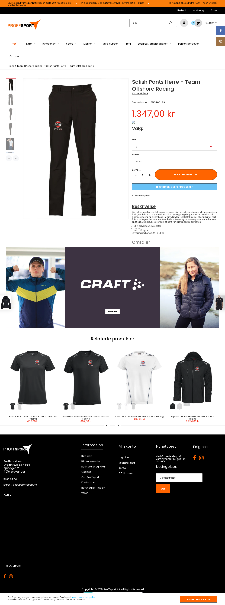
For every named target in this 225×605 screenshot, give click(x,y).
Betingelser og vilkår (93, 466)
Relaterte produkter (112, 339)
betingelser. (166, 466)
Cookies (86, 472)
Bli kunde (86, 456)
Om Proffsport (90, 477)
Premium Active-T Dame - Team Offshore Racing (33, 417)
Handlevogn (198, 10)
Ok (163, 489)
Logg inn (124, 457)
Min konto (182, 10)
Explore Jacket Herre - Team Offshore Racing (192, 417)
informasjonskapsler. (84, 597)
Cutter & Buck (140, 93)
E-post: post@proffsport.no (20, 484)
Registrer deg (127, 463)
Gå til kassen (126, 473)
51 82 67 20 (10, 479)
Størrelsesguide (141, 195)
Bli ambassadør (90, 461)
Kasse (214, 10)
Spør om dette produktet (176, 187)
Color (135, 154)
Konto (122, 468)
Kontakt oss (88, 482)
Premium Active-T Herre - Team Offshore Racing (86, 417)
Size (134, 139)
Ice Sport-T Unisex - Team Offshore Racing (139, 416)
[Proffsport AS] (24, 31)
